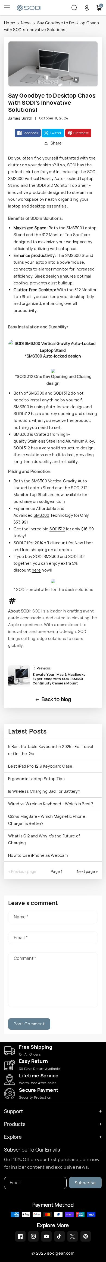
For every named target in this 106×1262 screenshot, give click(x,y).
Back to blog (56, 699)
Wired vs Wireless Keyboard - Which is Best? (50, 803)
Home (9, 22)
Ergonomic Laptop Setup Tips (36, 778)
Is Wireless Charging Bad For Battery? (44, 791)
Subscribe (85, 1182)
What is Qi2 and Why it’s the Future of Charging (44, 839)
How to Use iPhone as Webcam (38, 855)
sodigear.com (52, 501)
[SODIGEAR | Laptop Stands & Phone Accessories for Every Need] (42, 7)
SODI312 (57, 528)
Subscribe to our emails (32, 1149)
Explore (13, 1137)
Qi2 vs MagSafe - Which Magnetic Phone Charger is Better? (46, 820)
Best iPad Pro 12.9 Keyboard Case (40, 766)
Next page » (87, 871)
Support (13, 1111)
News (26, 22)
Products (15, 1124)
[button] (10, 8)
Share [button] (56, 143)
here (36, 570)
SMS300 (41, 515)
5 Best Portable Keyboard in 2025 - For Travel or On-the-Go (50, 750)
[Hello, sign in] (87, 8)
